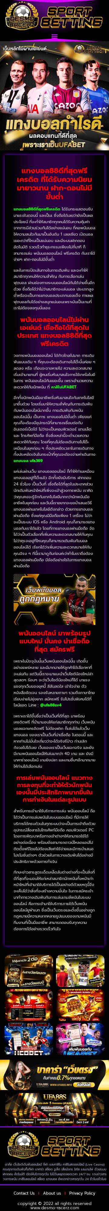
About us (52, 1193)
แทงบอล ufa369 (28, 461)
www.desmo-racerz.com (54, 1208)
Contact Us (24, 1193)
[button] (55, 36)
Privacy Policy (82, 1193)
